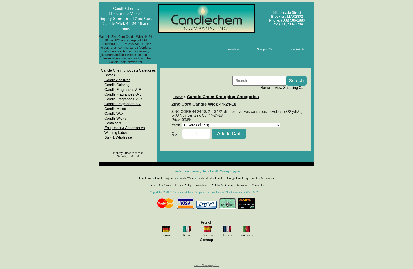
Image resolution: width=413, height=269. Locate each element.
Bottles (109, 75)
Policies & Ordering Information (229, 185)
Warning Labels (116, 133)
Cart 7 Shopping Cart (206, 265)
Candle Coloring (116, 85)
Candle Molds (115, 109)
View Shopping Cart (290, 88)
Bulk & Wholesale (118, 137)
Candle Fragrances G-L (122, 94)
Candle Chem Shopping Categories (128, 70)
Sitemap (206, 240)
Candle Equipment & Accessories (255, 178)
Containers (112, 123)
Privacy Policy (183, 185)
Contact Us (258, 185)
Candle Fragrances (165, 178)
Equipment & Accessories (124, 128)
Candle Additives (117, 80)
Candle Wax (113, 113)
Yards (176, 125)
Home (265, 88)
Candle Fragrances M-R (123, 99)
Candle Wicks (115, 118)
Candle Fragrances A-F (122, 90)
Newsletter (201, 185)
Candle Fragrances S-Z (122, 104)
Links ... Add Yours (160, 185)
